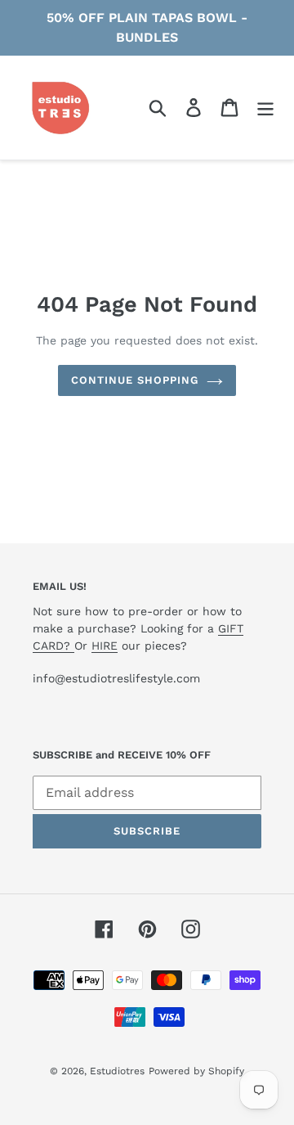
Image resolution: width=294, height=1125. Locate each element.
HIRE (104, 645)
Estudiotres (117, 1071)
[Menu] (265, 108)
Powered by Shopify (196, 1071)
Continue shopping (135, 380)
